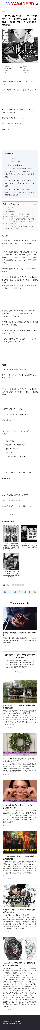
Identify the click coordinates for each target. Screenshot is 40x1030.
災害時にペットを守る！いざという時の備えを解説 (20, 656)
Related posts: (17, 165)
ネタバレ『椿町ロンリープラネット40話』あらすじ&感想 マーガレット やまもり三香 (19, 215)
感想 (19, 161)
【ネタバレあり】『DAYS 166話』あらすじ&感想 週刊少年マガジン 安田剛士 (19, 183)
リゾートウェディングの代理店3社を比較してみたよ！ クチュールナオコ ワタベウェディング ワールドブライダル (19, 221)
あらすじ (21, 158)
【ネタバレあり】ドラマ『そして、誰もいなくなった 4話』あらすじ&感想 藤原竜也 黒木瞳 (20, 192)
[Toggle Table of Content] (33, 204)
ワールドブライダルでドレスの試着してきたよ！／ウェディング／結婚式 (19, 227)
